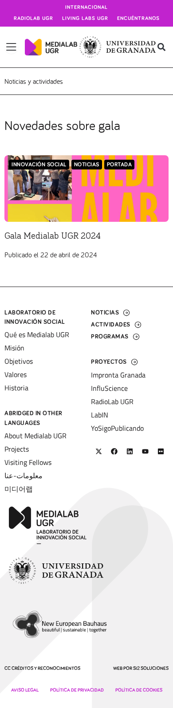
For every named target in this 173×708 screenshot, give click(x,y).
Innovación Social (39, 165)
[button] (161, 47)
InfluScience (109, 388)
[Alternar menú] (11, 47)
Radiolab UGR (33, 18)
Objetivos (18, 361)
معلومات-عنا (23, 475)
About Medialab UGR (35, 435)
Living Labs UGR (85, 18)
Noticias (86, 165)
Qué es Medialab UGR (36, 334)
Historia (16, 387)
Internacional (86, 7)
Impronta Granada (118, 374)
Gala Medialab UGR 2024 (52, 236)
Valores (15, 374)
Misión (14, 347)
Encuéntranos (138, 18)
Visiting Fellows (27, 462)
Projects (16, 448)
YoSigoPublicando (117, 428)
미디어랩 (18, 488)
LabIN (99, 414)
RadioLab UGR (112, 401)
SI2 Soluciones (151, 668)
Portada (119, 165)
